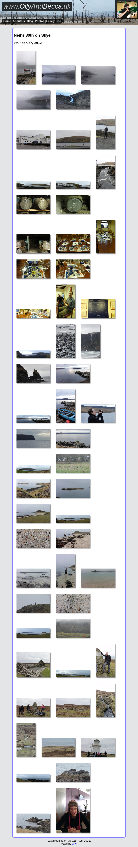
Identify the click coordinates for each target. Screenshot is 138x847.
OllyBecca (37, 6)
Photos (39, 21)
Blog (30, 21)
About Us (19, 21)
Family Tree (53, 21)
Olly (74, 843)
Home (7, 21)
